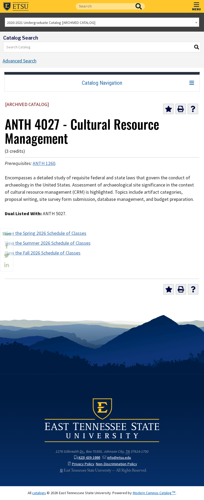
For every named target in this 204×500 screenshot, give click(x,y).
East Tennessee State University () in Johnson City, (102, 419)
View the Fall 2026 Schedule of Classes (42, 253)
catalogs (39, 492)
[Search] (197, 47)
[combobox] (102, 22)
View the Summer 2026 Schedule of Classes (48, 243)
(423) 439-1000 (88, 457)
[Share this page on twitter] (6, 255)
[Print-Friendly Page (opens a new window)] (180, 109)
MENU (196, 9)
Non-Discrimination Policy (116, 464)
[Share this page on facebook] (6, 246)
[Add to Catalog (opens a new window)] (168, 109)
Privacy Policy (83, 464)
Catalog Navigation (102, 83)
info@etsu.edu (119, 457)
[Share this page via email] (6, 265)
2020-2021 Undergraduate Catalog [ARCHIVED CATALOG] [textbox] (51, 22)
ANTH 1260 (44, 163)
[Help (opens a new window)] (193, 109)
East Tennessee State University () (16, 6)
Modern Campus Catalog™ (154, 492)
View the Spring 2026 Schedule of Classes (45, 233)
